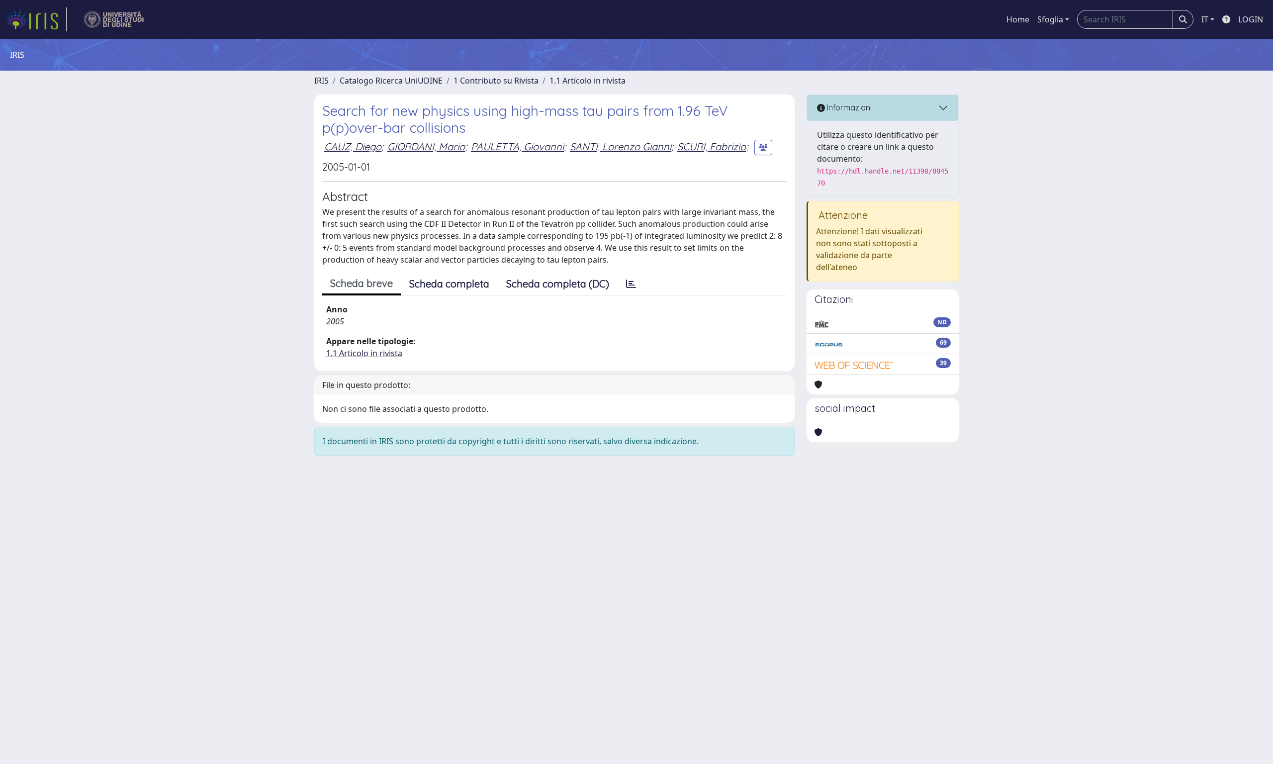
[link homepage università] (114, 19)
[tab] (631, 284)
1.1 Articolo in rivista (587, 80)
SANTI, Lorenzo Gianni (620, 146)
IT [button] (1204, 19)
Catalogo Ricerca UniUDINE (391, 80)
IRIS (321, 80)
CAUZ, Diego (352, 146)
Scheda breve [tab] (361, 283)
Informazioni (848, 107)
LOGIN (1250, 19)
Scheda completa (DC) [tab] (557, 284)
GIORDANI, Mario (426, 146)
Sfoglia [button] (1050, 19)
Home (1017, 19)
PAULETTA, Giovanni (517, 146)
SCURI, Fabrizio (711, 146)
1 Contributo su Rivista (496, 80)
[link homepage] (36, 19)
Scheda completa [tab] (449, 284)
